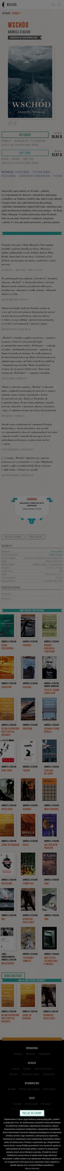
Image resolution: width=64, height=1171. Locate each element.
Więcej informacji (32, 1168)
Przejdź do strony (32, 1113)
